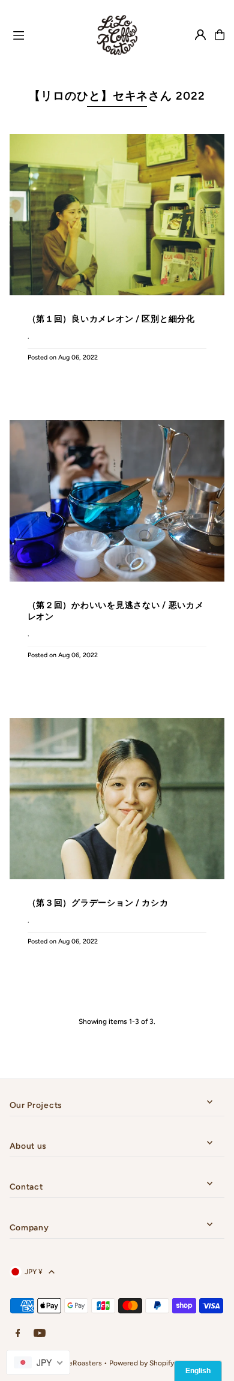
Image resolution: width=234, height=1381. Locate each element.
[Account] (200, 34)
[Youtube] (40, 1334)
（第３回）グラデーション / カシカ (98, 902)
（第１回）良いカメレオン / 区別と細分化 (111, 318)
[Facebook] (18, 1334)
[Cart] (219, 34)
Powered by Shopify (141, 1363)
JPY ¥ (34, 1272)
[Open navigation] (45, 34)
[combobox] (38, 1362)
